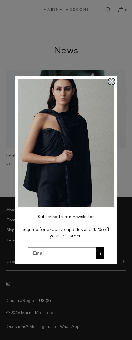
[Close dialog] (111, 81)
